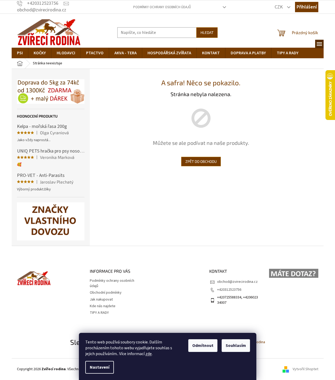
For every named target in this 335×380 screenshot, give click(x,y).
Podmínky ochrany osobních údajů (162, 7)
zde (148, 354)
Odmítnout (202, 345)
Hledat (206, 32)
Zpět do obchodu (201, 161)
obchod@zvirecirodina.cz (237, 281)
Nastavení (99, 367)
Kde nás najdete (102, 306)
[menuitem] (20, 53)
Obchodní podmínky (106, 292)
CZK (279, 7)
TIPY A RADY (99, 312)
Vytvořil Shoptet (305, 369)
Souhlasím (236, 345)
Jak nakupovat (101, 299)
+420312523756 (229, 289)
